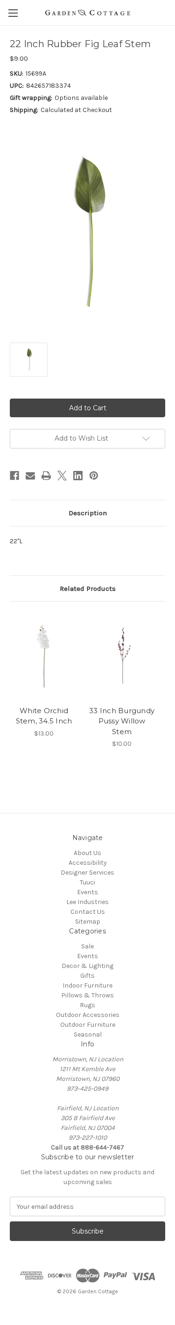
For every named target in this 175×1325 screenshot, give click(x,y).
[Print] (46, 475)
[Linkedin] (78, 475)
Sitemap (87, 921)
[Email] (30, 475)
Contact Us (87, 912)
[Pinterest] (93, 475)
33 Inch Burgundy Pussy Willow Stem (121, 721)
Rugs (87, 1005)
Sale (87, 946)
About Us (87, 853)
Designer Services (87, 872)
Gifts (87, 976)
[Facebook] (14, 475)
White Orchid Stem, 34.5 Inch (44, 716)
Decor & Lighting (87, 966)
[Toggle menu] (13, 13)
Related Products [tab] (88, 588)
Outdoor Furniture (87, 1025)
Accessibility (88, 863)
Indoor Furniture (87, 985)
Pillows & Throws (87, 995)
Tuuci (87, 882)
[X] (62, 475)
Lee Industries (87, 902)
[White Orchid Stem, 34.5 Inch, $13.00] (44, 656)
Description (88, 513)
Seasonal (88, 1034)
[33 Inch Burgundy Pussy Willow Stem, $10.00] (121, 656)
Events (87, 892)
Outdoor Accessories (87, 1015)
